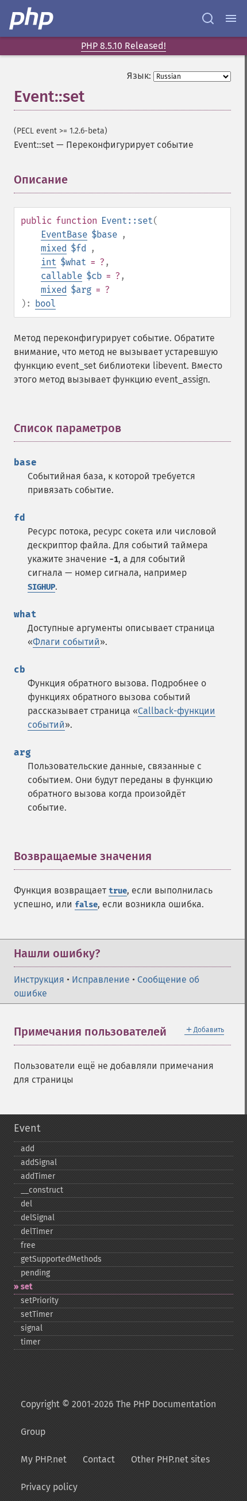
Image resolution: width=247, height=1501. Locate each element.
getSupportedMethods (61, 1259)
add (27, 1149)
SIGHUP (41, 587)
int (48, 262)
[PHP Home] (32, 18)
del (26, 1204)
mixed (54, 248)
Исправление (101, 979)
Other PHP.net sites (170, 1459)
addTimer (38, 1176)
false (86, 905)
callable (61, 275)
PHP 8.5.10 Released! (123, 45)
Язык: (139, 75)
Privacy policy (49, 1486)
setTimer (37, 1314)
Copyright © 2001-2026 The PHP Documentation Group (118, 1418)
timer (30, 1342)
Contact (99, 1459)
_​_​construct (42, 1190)
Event (27, 1128)
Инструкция (39, 979)
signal (32, 1328)
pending (35, 1273)
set (26, 1287)
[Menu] (230, 18)
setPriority (40, 1300)
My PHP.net (44, 1459)
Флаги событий (66, 641)
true (118, 891)
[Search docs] (207, 18)
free (28, 1245)
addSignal (39, 1162)
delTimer (37, 1231)
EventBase (64, 234)
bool (45, 303)
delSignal (38, 1218)
